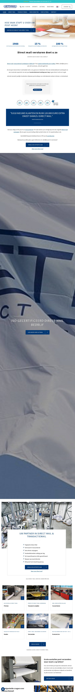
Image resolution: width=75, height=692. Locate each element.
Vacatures (50, 6)
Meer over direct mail (37, 149)
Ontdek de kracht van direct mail (18, 30)
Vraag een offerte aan (35, 145)
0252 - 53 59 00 (26, 6)
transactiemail (18, 63)
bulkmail (31, 63)
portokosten (50, 136)
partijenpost (25, 63)
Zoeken (66, 6)
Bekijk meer (35, 644)
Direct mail (10, 63)
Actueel (42, 6)
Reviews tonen (37, 89)
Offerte (35, 6)
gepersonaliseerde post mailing (46, 63)
